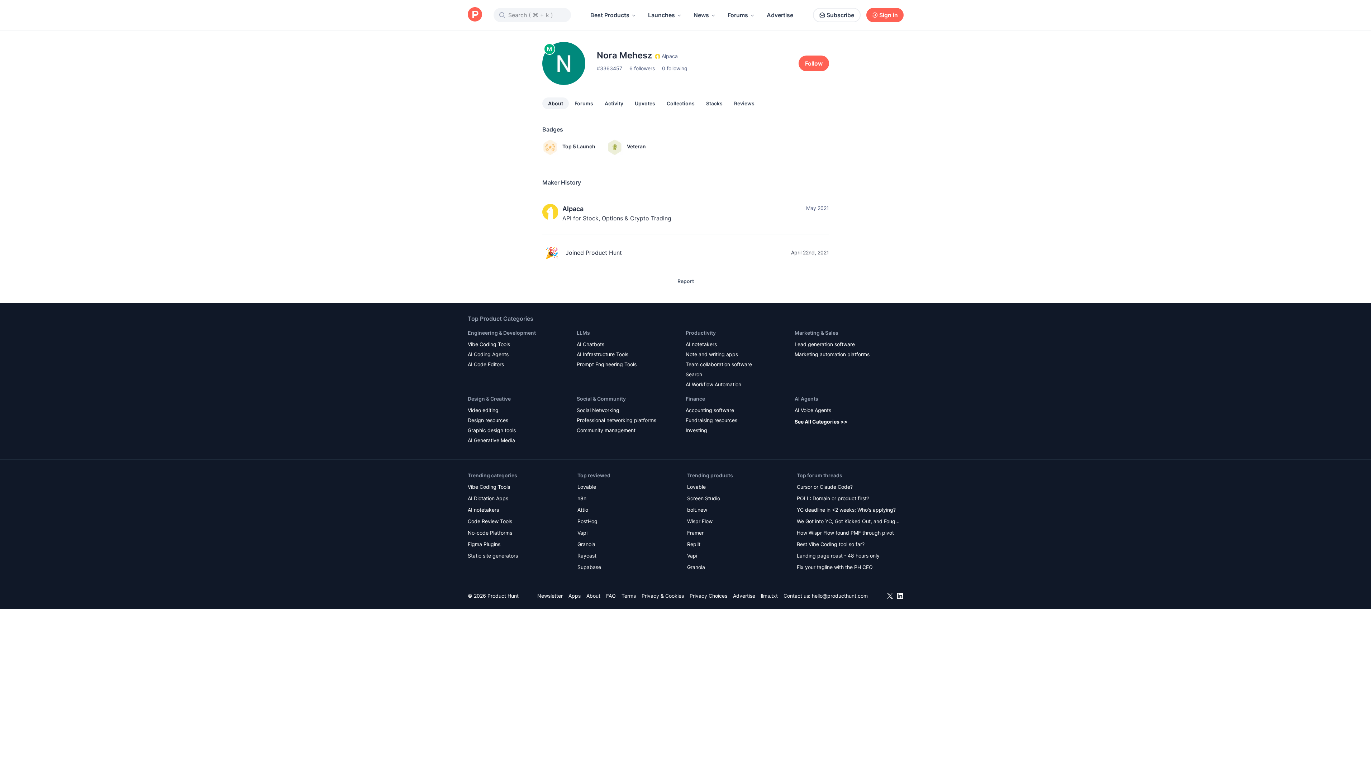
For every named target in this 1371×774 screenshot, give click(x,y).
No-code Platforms (490, 533)
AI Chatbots (590, 344)
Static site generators (493, 556)
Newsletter (550, 596)
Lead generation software (825, 344)
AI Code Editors (486, 364)
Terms (629, 596)
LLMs (583, 333)
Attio (582, 510)
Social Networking (598, 410)
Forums (738, 15)
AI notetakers (701, 344)
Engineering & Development (502, 333)
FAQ (611, 596)
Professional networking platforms (616, 420)
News (701, 15)
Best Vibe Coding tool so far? (831, 544)
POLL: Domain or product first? (833, 498)
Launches (661, 15)
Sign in (888, 15)
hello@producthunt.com (840, 596)
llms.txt (769, 596)
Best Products (609, 15)
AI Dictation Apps (488, 498)
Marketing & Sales (816, 333)
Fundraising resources (711, 420)
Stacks (714, 103)
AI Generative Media (491, 440)
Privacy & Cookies (663, 596)
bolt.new (697, 510)
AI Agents (806, 399)
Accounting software (710, 410)
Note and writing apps (712, 354)
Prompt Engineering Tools (607, 364)
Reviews (744, 103)
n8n (581, 498)
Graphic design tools (492, 430)
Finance (695, 399)
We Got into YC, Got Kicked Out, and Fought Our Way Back (848, 522)
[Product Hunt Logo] (475, 15)
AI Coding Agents (488, 354)
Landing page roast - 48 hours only (838, 556)
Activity (614, 103)
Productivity (701, 333)
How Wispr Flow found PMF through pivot (845, 533)
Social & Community (601, 399)
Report (685, 281)
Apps (574, 596)
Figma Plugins (484, 544)
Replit (693, 544)
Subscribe (840, 15)
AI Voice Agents (813, 410)
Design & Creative (489, 399)
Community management (606, 430)
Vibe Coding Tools (489, 344)
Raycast (586, 556)
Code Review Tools (490, 521)
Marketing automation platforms (832, 354)
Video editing (483, 410)
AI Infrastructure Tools (602, 354)
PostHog (587, 521)
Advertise (780, 15)
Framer (695, 533)
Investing (696, 430)
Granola (586, 544)
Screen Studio (703, 498)
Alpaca (573, 208)
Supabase (589, 567)
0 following (674, 68)
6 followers (642, 68)
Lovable (586, 487)
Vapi (582, 533)
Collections (681, 103)
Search (694, 374)
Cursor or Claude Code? (825, 487)
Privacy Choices (708, 596)
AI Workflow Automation (713, 384)
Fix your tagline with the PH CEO (835, 567)
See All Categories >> (821, 422)
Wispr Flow (700, 521)
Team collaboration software (719, 364)
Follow (814, 63)
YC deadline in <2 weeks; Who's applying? (846, 510)
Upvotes (645, 103)
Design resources (488, 420)
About (555, 103)
